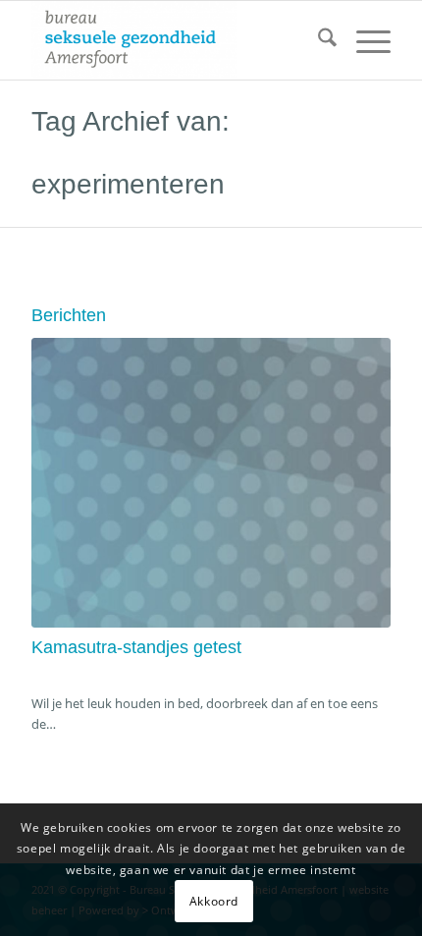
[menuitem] (317, 40)
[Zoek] (317, 40)
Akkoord (213, 901)
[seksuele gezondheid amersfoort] (174, 40)
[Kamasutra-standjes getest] (211, 483)
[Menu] (364, 40)
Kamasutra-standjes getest (136, 647)
